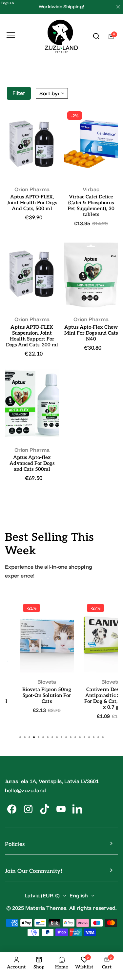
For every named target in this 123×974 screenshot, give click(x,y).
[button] (103, 737)
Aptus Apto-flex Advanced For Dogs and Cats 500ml (32, 463)
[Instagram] (28, 809)
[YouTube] (61, 809)
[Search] (96, 36)
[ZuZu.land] (61, 36)
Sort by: (49, 93)
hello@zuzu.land (25, 790)
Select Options (32, 167)
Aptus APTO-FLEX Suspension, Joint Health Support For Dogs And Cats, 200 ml (32, 336)
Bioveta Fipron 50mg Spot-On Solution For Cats (46, 695)
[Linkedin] (77, 809)
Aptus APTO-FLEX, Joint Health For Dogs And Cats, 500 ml (32, 202)
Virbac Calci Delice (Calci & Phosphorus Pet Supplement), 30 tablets (91, 205)
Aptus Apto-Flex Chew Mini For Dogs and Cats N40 (91, 333)
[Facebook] (12, 809)
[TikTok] (44, 809)
